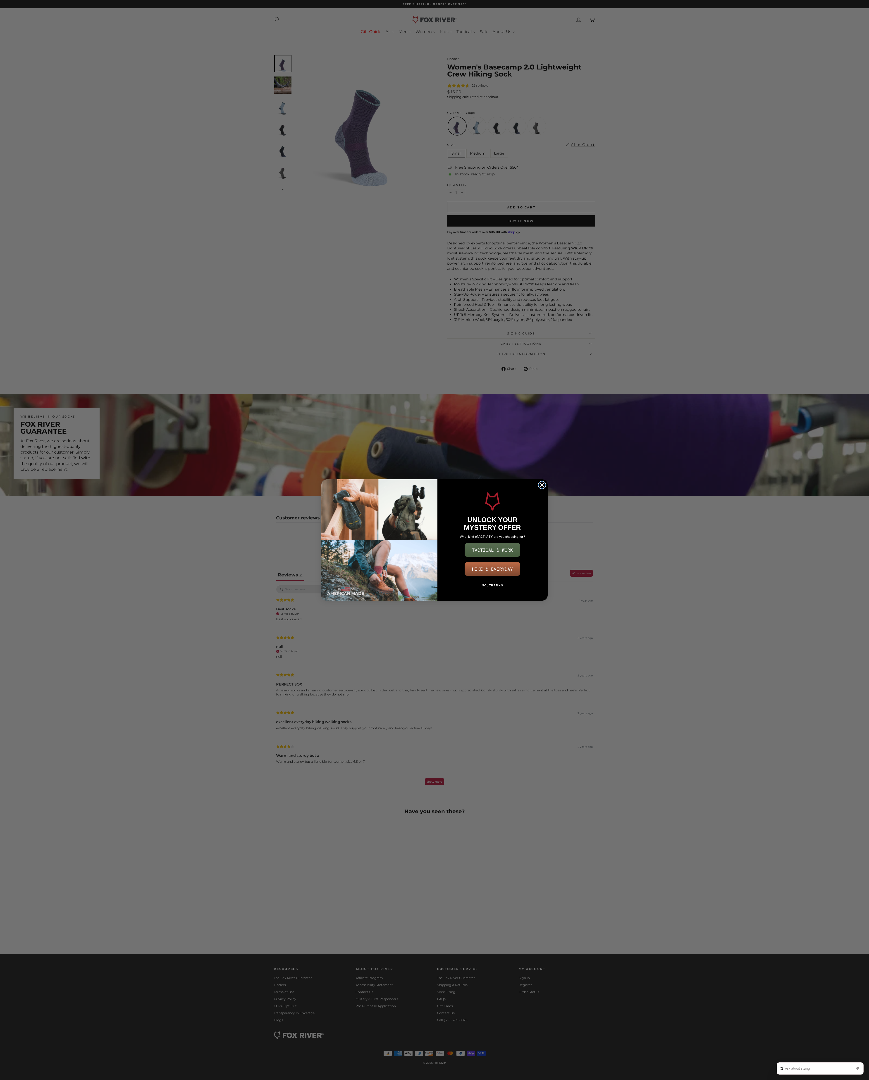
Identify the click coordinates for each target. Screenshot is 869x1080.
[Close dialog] (542, 485)
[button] (492, 550)
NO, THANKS (492, 585)
